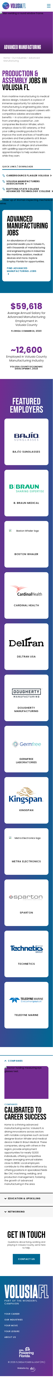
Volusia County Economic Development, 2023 (26, 368)
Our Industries (19, 57)
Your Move (11, 1325)
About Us (10, 1337)
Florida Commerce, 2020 (26, 331)
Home (7, 57)
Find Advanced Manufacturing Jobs (21, 270)
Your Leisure (11, 1331)
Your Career (12, 1313)
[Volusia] (14, 5)
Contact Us (26, 1259)
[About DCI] (33, 1369)
